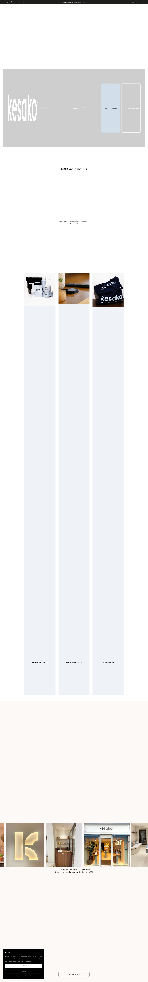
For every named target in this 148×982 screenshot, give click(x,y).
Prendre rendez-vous (131, 108)
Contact (98, 108)
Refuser (23, 971)
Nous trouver (74, 974)
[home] (22, 108)
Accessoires (75, 108)
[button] (44, 108)
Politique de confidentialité (23, 976)
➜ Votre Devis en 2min (111, 108)
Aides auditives (43, 108)
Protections (60, 108)
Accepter (24, 966)
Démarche (87, 108)
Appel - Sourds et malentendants (17, 2)
